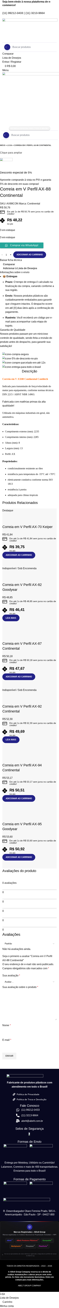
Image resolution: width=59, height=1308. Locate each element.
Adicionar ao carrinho (30, 254)
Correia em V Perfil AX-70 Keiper (27, 527)
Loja (9, 145)
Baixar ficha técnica (11, 260)
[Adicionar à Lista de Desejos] (6, 521)
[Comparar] (6, 562)
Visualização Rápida (15, 562)
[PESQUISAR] (6, 135)
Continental (33, 203)
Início (2, 145)
